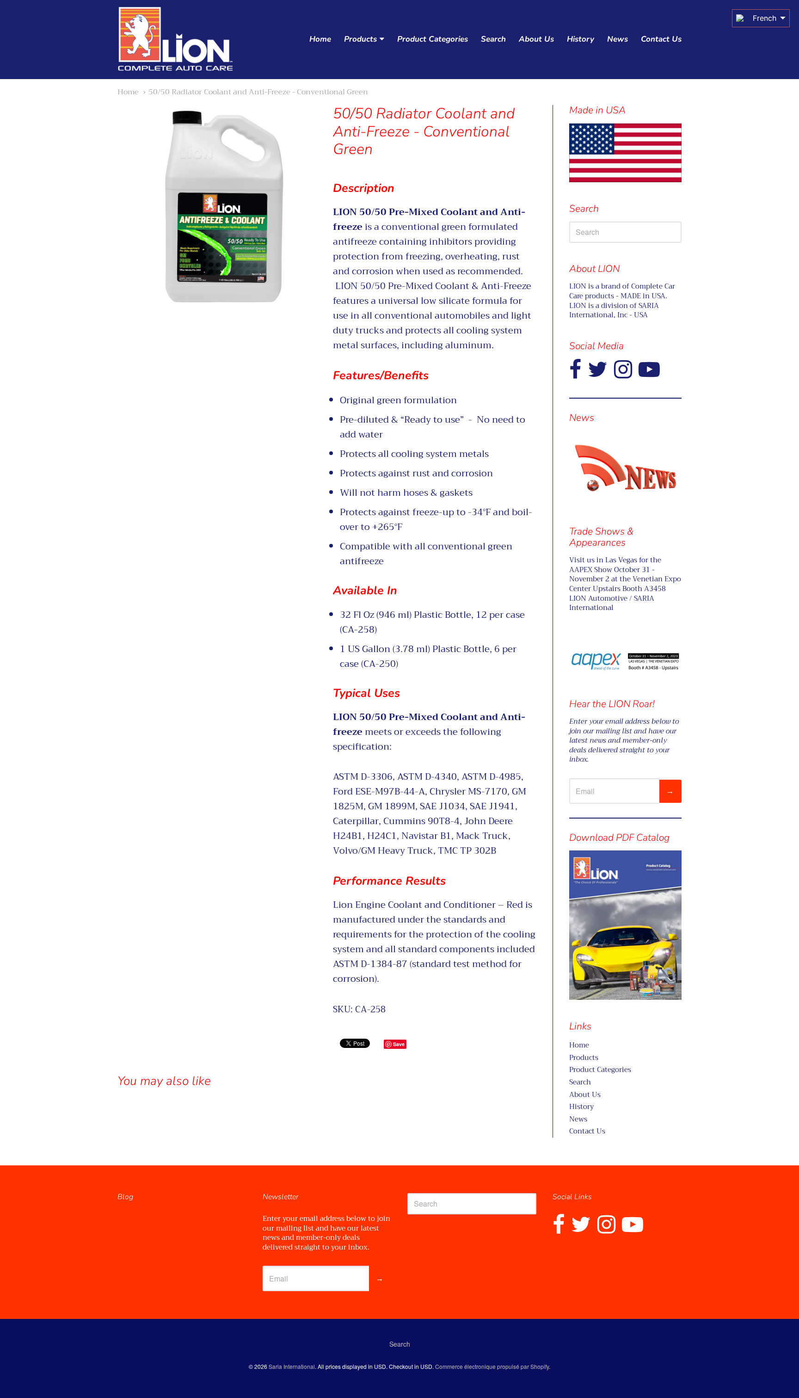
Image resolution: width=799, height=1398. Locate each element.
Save (399, 1044)
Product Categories (432, 39)
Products (360, 39)
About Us (536, 39)
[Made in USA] (625, 468)
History (580, 39)
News (617, 39)
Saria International (292, 1366)
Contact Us (661, 39)
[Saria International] (175, 39)
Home (320, 39)
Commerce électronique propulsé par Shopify (492, 1366)
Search (493, 39)
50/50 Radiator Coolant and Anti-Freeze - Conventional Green (258, 92)
